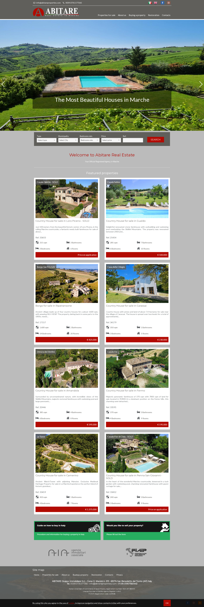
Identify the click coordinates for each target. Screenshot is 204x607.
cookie (71, 603)
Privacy (119, 575)
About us (122, 15)
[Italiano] (150, 3)
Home (36, 575)
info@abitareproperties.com (48, 3)
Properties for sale (106, 15)
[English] (155, 3)
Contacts (166, 15)
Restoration (153, 15)
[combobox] (46, 140)
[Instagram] (168, 3)
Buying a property (137, 15)
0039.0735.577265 (73, 3)
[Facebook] (162, 3)
